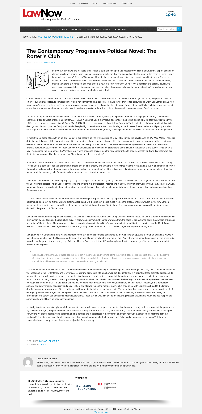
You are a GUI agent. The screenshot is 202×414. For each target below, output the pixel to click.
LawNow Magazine (45, 17)
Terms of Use (101, 412)
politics (49, 344)
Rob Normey (49, 63)
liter (42, 344)
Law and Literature (49, 341)
